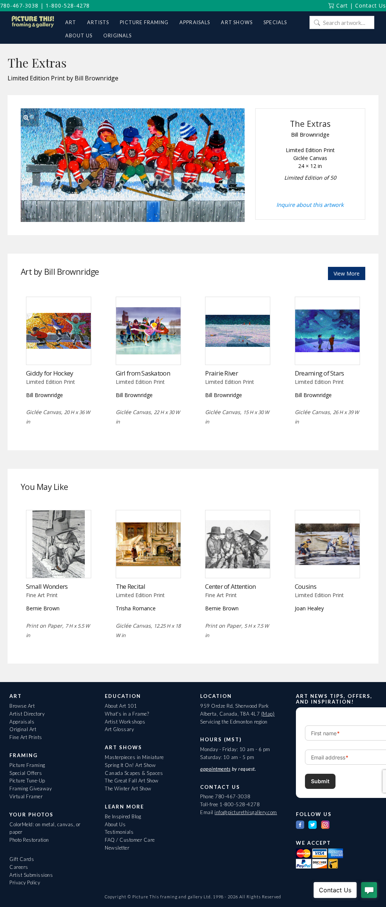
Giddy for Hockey (49, 373)
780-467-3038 (19, 5)
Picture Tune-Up (27, 781)
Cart (341, 5)
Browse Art (22, 706)
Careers (18, 867)
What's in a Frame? (127, 714)
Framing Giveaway (30, 788)
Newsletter (117, 848)
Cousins (305, 586)
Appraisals (21, 722)
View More (347, 273)
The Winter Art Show (128, 788)
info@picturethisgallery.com (245, 812)
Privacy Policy (24, 882)
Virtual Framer (26, 796)
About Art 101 (121, 706)
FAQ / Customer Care (130, 840)
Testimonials (119, 832)
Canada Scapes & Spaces (134, 773)
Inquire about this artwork (310, 204)
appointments (215, 769)
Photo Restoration (29, 840)
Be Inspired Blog (123, 816)
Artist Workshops (125, 722)
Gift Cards (21, 859)
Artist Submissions (31, 875)
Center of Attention (230, 586)
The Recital (131, 586)
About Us (115, 824)
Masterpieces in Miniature (134, 757)
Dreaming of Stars (319, 373)
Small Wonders (47, 586)
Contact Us (370, 5)
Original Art (22, 729)
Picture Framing (27, 765)
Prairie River (221, 373)
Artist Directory (26, 714)
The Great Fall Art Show (132, 781)
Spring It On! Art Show (130, 765)
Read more (58, 349)
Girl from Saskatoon (143, 373)
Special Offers (25, 773)
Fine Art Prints (25, 737)
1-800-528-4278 (68, 5)
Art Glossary (119, 729)
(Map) (268, 714)
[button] (30, 117)
